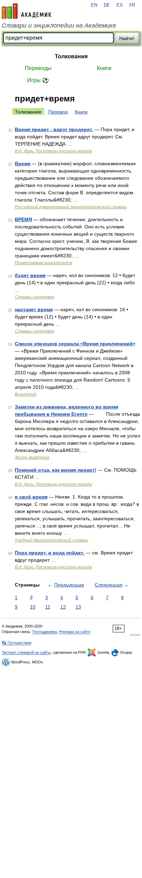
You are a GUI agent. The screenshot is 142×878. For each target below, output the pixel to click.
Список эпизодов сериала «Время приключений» (75, 343)
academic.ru (26, 11)
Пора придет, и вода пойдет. (49, 552)
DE (107, 5)
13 (78, 607)
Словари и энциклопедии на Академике (59, 25)
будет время (30, 275)
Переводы (38, 68)
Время (22, 163)
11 (47, 607)
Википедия (25, 394)
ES (119, 5)
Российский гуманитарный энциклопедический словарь (70, 207)
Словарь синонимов (34, 297)
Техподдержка (44, 632)
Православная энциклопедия (43, 262)
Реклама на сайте (74, 632)
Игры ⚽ (38, 80)
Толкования (71, 56)
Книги (104, 68)
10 (33, 607)
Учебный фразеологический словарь (51, 540)
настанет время (34, 309)
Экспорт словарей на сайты (26, 652)
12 (63, 607)
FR (132, 5)
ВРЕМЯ (23, 219)
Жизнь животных (32, 457)
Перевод (58, 112)
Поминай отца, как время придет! (56, 470)
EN (94, 5)
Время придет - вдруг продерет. (54, 129)
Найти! (126, 38)
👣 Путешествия (16, 643)
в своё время (31, 497)
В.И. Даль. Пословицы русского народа (53, 151)
